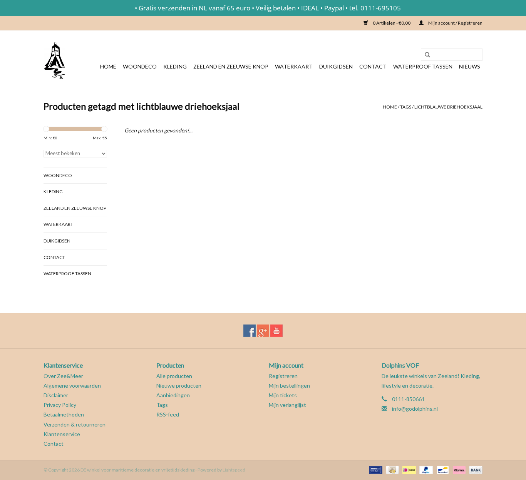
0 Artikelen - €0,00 (391, 23)
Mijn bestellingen (289, 385)
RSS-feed (167, 414)
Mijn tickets (283, 395)
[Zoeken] (425, 55)
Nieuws (469, 66)
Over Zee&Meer (63, 376)
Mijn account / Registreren (454, 23)
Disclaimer (56, 395)
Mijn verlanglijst (287, 404)
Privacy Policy (60, 404)
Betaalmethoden (64, 414)
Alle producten (174, 376)
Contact (373, 66)
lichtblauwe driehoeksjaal (448, 107)
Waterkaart (294, 66)
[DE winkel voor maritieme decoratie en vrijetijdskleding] (54, 60)
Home (108, 66)
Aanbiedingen (173, 395)
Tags (405, 107)
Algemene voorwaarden (72, 385)
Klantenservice (62, 434)
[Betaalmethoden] (374, 469)
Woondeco (140, 66)
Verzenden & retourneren (75, 424)
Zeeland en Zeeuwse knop (230, 66)
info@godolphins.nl (415, 408)
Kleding (175, 66)
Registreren (283, 376)
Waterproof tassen (422, 66)
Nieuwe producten (178, 385)
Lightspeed (234, 470)
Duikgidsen (336, 66)
